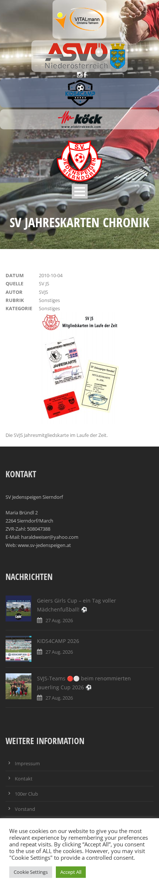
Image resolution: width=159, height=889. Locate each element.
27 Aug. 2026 (59, 620)
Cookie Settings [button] (31, 872)
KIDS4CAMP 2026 (58, 640)
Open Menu (80, 191)
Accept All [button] (70, 872)
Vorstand (25, 809)
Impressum (27, 763)
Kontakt (24, 778)
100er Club (26, 793)
